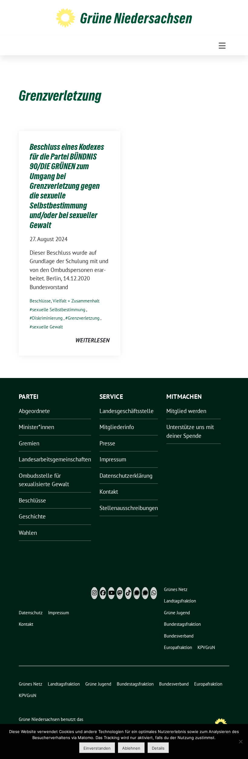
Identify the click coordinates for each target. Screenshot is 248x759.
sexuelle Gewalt (47, 327)
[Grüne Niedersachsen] (65, 17)
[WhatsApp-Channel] (153, 593)
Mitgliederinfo (117, 427)
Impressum (113, 459)
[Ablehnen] (240, 741)
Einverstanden (97, 748)
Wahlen (28, 532)
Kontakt (109, 491)
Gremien (29, 443)
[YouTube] (111, 593)
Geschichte (32, 516)
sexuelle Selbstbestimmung (58, 309)
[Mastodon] (119, 593)
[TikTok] (128, 593)
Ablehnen (131, 748)
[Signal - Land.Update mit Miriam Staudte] (145, 593)
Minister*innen (36, 427)
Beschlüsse (40, 301)
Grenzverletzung (84, 318)
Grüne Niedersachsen (136, 18)
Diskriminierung (47, 318)
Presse (107, 443)
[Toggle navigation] (222, 45)
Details (158, 748)
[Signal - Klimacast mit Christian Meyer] (136, 593)
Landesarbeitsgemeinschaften (55, 459)
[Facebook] (103, 593)
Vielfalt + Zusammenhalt (76, 301)
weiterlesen (92, 340)
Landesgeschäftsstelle (127, 411)
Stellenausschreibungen (129, 508)
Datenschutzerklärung (126, 475)
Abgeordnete (34, 411)
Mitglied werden (186, 411)
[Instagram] (94, 593)
